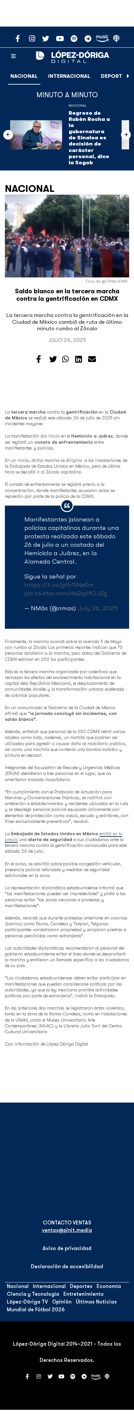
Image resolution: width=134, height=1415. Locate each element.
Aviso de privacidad (67, 1248)
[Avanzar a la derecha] (128, 76)
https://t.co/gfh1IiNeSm (59, 585)
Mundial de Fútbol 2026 (36, 1310)
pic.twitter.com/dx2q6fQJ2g (65, 593)
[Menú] (13, 56)
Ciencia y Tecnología (33, 1294)
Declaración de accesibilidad (67, 1266)
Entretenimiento (83, 1294)
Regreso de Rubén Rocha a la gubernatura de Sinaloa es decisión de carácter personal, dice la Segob (89, 138)
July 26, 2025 (97, 608)
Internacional (69, 76)
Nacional (24, 76)
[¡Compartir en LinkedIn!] (78, 359)
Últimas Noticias (96, 1302)
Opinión (62, 1302)
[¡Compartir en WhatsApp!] (65, 359)
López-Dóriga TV (27, 1302)
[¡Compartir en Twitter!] (53, 359)
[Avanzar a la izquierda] (8, 135)
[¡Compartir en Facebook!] (38, 359)
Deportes (114, 76)
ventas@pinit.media (67, 1230)
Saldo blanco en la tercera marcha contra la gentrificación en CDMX (67, 295)
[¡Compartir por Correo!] (92, 359)
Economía (109, 1286)
